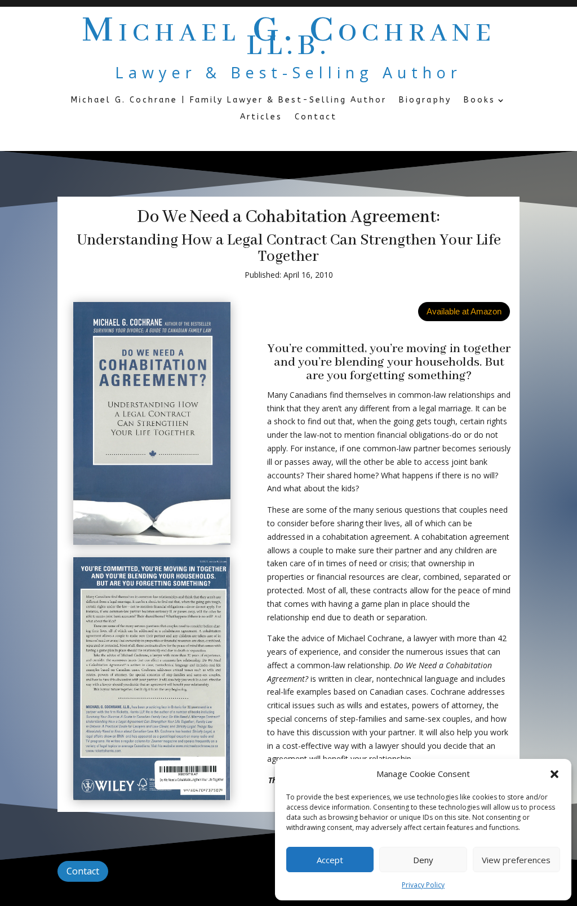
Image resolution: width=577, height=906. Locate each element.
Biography (425, 100)
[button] (554, 774)
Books (479, 100)
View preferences (516, 859)
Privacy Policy (423, 885)
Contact (316, 117)
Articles (261, 117)
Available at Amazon (464, 311)
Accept (330, 859)
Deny (423, 859)
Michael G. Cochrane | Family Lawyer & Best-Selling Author (229, 100)
